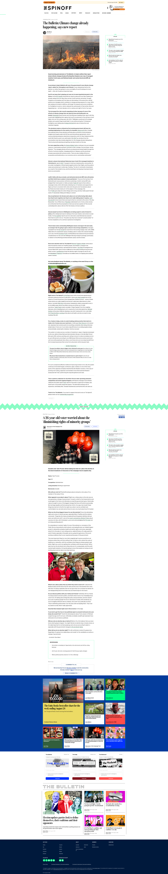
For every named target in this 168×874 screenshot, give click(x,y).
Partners (44, 851)
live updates (57, 216)
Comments (95, 426)
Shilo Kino (60, 303)
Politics (46, 13)
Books (67, 13)
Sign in (121, 2)
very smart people (80, 297)
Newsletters (96, 13)
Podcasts (87, 13)
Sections (73, 12)
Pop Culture (54, 13)
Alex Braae (49, 31)
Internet (44, 849)
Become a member (106, 13)
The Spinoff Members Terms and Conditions (60, 864)
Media (60, 851)
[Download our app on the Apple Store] (60, 861)
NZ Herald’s (59, 96)
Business (61, 853)
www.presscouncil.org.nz (58, 869)
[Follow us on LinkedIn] (54, 861)
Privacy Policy (45, 864)
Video (44, 844)
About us (77, 846)
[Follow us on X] (46, 861)
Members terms (95, 846)
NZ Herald (61, 229)
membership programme (66, 394)
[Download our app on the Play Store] (62, 861)
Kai (43, 846)
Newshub (67, 202)
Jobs (85, 846)
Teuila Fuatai (57, 307)
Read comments (71, 673)
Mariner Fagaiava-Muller (78, 243)
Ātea (61, 13)
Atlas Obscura (82, 323)
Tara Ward (80, 247)
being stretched (69, 123)
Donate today (117, 9)
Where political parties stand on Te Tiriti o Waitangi (65, 654)
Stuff (75, 138)
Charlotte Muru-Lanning (57, 313)
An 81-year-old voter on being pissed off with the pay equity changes (69, 651)
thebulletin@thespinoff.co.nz (58, 263)
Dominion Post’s (63, 233)
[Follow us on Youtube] (49, 861)
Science (44, 853)
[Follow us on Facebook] (44, 861)
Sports (60, 849)
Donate (93, 844)
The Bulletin (46, 19)
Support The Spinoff (49, 2)
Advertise (86, 844)
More (80, 12)
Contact (77, 844)
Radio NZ (75, 183)
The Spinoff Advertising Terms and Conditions (81, 864)
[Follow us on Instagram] (51, 861)
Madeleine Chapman (56, 253)
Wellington (87, 31)
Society (60, 844)
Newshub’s (56, 115)
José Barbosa (60, 251)
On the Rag (66, 295)
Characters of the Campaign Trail (54, 426)
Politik (53, 191)
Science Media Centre (72, 145)
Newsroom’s (81, 130)
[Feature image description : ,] (115, 796)
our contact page (96, 868)
